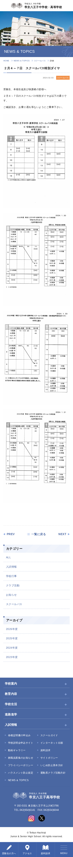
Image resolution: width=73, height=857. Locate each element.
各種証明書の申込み (19, 735)
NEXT (62, 534)
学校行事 (11, 576)
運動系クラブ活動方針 (53, 772)
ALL (8, 557)
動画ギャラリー (17, 750)
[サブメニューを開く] (66, 684)
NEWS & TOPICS (22, 61)
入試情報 (11, 566)
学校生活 (11, 704)
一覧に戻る (38, 534)
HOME (6, 61)
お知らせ (11, 594)
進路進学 (11, 714)
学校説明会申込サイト (20, 742)
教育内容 (11, 693)
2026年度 (12, 629)
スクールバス (40, 61)
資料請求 (45, 750)
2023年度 (12, 657)
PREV (11, 534)
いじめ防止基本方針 (51, 765)
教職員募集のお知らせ (20, 757)
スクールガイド (49, 735)
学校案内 (11, 683)
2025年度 (12, 638)
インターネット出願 (51, 742)
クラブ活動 (12, 585)
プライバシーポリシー (20, 765)
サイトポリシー (49, 757)
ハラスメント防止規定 (20, 772)
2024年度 (12, 647)
